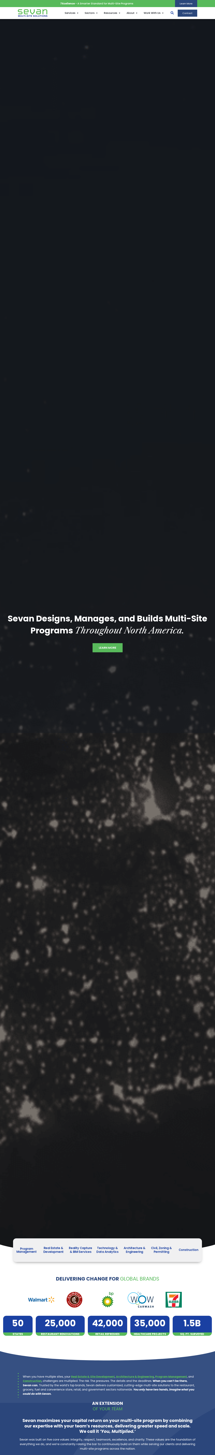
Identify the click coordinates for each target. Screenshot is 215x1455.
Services (70, 13)
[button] (170, 13)
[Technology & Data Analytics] (107, 1250)
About (130, 13)
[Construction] (188, 1250)
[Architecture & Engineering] (134, 1250)
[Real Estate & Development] (53, 1250)
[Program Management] (26, 1250)
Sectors (90, 13)
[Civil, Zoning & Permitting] (161, 1250)
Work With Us (152, 13)
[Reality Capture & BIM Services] (80, 1250)
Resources (110, 13)
